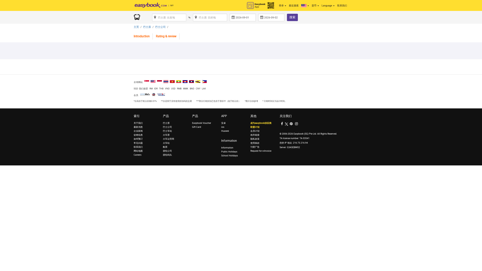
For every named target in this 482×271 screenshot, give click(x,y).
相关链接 (254, 135)
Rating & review (166, 36)
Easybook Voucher (201, 123)
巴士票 (147, 27)
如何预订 (138, 139)
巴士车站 (167, 131)
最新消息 (138, 127)
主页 (136, 27)
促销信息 (138, 135)
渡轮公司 (167, 151)
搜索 (292, 17)
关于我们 (138, 123)
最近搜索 (294, 5)
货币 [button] (314, 5)
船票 (165, 147)
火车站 (166, 143)
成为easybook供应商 (261, 123)
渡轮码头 (167, 155)
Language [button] (327, 5)
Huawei (225, 131)
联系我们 (342, 5)
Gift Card (196, 127)
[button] (305, 5)
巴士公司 (160, 27)
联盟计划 (254, 127)
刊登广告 (254, 147)
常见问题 (138, 143)
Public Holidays (229, 151)
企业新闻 (138, 131)
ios (222, 127)
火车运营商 (168, 139)
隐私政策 (254, 139)
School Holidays (229, 155)
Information (227, 147)
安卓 (223, 123)
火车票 (166, 135)
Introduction (142, 36)
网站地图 (138, 151)
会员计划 (254, 131)
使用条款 (254, 143)
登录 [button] (281, 5)
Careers (137, 155)
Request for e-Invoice (260, 151)
